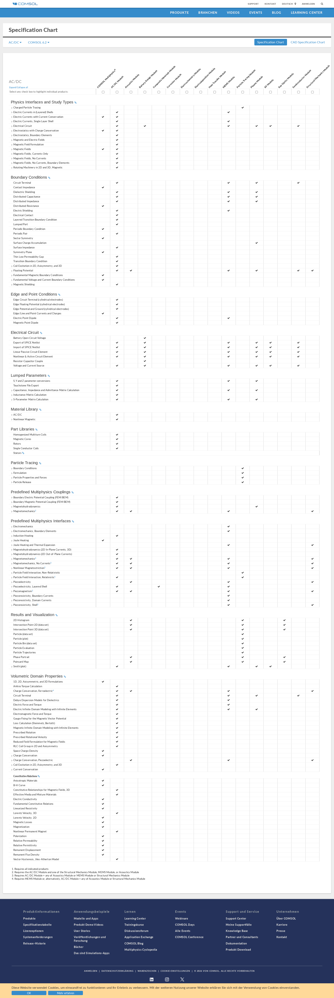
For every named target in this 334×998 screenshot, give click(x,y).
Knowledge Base (237, 931)
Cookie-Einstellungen (175, 970)
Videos (233, 12)
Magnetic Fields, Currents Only (30, 153)
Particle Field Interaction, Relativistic (34, 577)
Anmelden (308, 3)
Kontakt (270, 3)
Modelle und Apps (86, 918)
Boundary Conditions (25, 468)
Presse (280, 931)
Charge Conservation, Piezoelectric (33, 760)
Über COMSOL (286, 918)
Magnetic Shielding (24, 284)
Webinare (181, 918)
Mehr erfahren (65, 993)
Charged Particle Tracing (27, 107)
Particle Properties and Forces (30, 477)
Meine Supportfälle (239, 924)
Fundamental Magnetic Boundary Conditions (38, 275)
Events (255, 12)
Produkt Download (238, 949)
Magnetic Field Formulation (28, 144)
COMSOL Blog (133, 943)
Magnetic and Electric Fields (29, 139)
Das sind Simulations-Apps (92, 953)
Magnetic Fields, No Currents (29, 158)
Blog (276, 12)
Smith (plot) (19, 666)
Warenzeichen (147, 970)
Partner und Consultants (242, 937)
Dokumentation (236, 943)
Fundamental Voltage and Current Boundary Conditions (44, 279)
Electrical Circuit (22, 126)
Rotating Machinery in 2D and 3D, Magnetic (37, 167)
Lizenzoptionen (33, 931)
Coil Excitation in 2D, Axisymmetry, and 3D (37, 266)
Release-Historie (34, 943)
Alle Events (182, 931)
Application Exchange (138, 937)
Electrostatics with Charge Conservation (36, 130)
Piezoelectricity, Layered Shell (30, 586)
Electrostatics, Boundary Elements (32, 135)
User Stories (82, 931)
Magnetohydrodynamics (26, 506)
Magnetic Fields (22, 149)
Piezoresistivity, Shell (26, 605)
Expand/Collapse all (18, 87)
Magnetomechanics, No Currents (32, 563)
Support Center (236, 918)
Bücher (78, 947)
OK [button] (29, 993)
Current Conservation (25, 769)
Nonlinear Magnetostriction (29, 568)
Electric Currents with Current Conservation (38, 116)
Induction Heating (23, 535)
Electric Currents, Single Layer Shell (33, 121)
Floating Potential (23, 270)
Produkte (179, 12)
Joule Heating (21, 540)
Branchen (207, 12)
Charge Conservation (25, 755)
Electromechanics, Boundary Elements (34, 531)
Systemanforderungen (38, 937)
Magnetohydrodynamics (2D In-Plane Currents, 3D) (42, 549)
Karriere (282, 924)
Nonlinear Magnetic (24, 419)
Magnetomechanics (24, 511)
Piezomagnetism (23, 591)
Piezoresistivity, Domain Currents (32, 600)
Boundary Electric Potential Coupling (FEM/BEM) (40, 497)
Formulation (20, 473)
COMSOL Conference (189, 937)
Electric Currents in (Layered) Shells (33, 112)
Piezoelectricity (22, 582)
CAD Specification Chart (308, 42)
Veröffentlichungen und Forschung (90, 938)
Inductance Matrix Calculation (29, 394)
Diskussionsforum (136, 931)
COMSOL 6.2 (38, 42)
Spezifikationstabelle (37, 924)
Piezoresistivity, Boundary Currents (33, 595)
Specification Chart (270, 42)
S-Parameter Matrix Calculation (31, 399)
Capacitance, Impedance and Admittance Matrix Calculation (46, 390)
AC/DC (14, 42)
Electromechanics (23, 526)
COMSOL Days (185, 924)
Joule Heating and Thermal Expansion (34, 545)
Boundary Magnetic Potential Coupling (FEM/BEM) (41, 502)
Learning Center (306, 12)
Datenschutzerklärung (117, 970)
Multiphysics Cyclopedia (140, 949)
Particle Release (22, 482)
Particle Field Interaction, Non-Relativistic (36, 572)
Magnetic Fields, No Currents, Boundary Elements (41, 162)
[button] (66, 992)
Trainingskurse (134, 924)
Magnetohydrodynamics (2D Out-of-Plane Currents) (42, 554)
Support (253, 3)
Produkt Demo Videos (88, 924)
